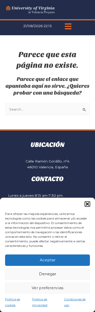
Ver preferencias (47, 287)
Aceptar (47, 260)
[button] (87, 204)
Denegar (47, 273)
